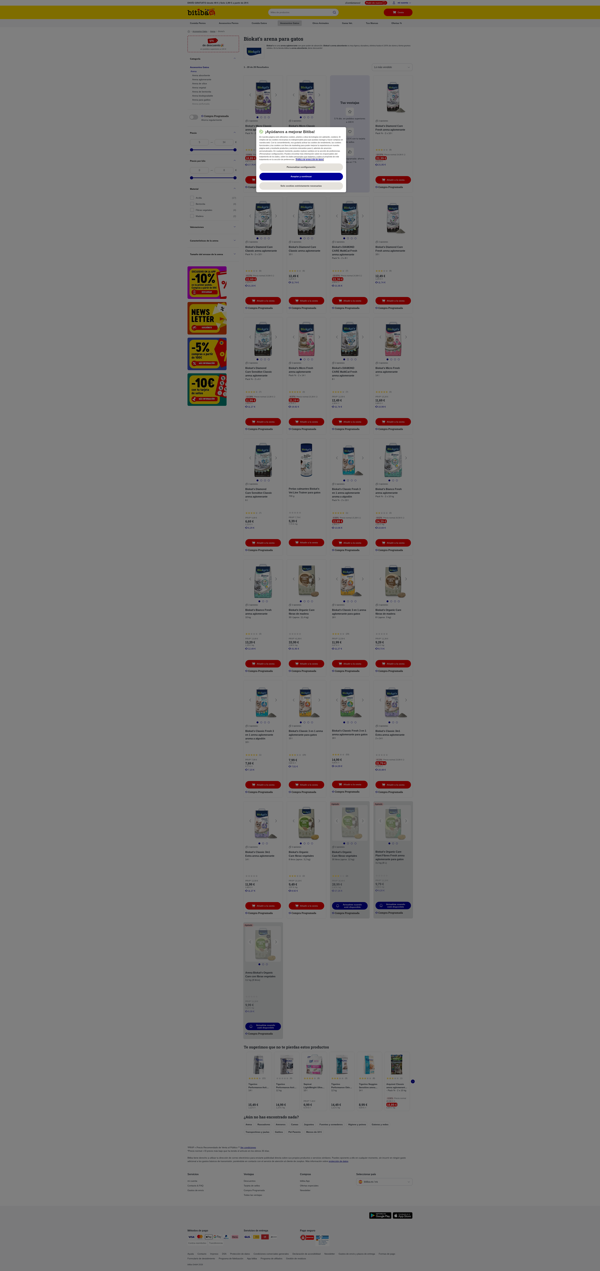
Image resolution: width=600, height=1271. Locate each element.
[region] (301, 159)
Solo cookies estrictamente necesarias (301, 186)
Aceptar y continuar (301, 176)
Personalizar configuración (301, 167)
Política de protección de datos (309, 159)
